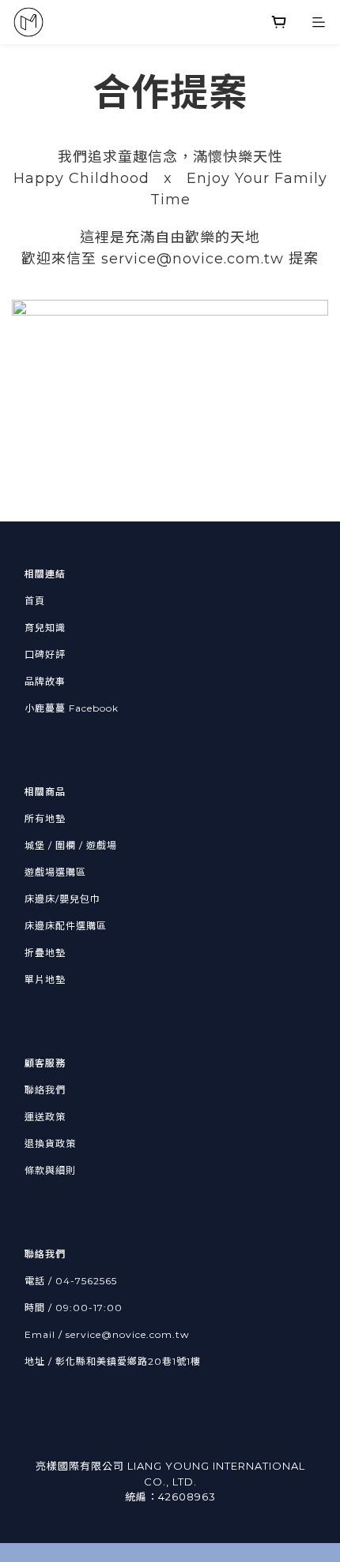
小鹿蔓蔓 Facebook (72, 708)
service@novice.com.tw (128, 1334)
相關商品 (45, 792)
